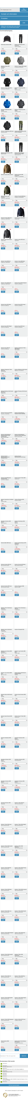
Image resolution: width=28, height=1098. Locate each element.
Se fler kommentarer (14, 1085)
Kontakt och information (9, 14)
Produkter (4, 18)
